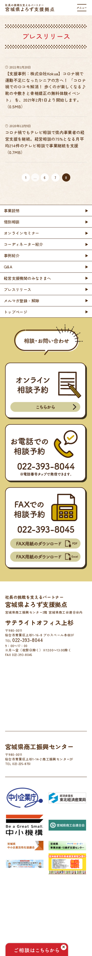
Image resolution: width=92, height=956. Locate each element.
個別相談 (11, 221)
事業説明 (11, 210)
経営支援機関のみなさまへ (27, 278)
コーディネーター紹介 (23, 244)
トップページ (15, 312)
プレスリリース (17, 289)
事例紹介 (11, 255)
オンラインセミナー (21, 233)
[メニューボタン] (82, 8)
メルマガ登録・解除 (21, 300)
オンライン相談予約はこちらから (46, 407)
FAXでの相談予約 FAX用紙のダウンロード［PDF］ (46, 543)
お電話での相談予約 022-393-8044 (46, 466)
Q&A (8, 266)
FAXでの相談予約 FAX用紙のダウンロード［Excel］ (46, 556)
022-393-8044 (27, 639)
